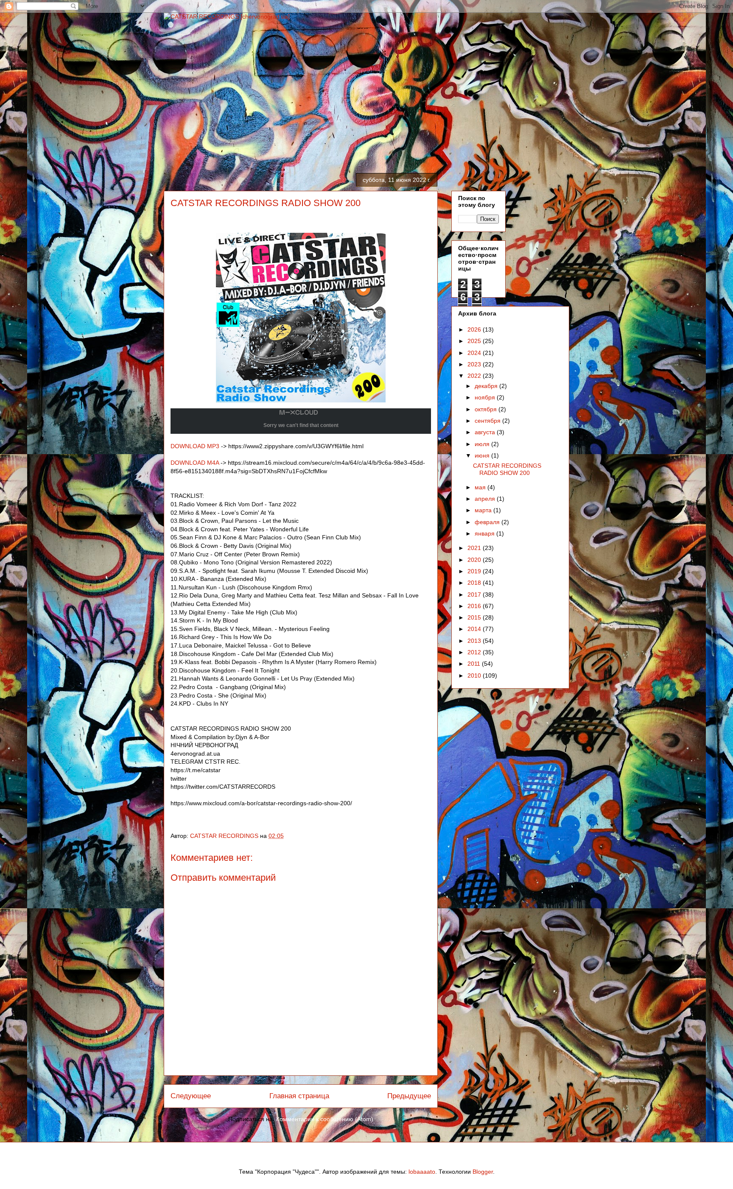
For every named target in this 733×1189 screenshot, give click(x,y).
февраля (488, 522)
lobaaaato (421, 1171)
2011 (474, 663)
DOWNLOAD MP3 (195, 446)
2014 (475, 628)
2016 (475, 606)
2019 (475, 571)
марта (484, 510)
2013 (475, 640)
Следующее (191, 1096)
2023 (475, 364)
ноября (486, 397)
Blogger (483, 1171)
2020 (475, 559)
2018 (475, 582)
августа (486, 432)
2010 (475, 675)
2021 (475, 547)
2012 (475, 652)
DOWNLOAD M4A (195, 462)
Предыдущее (409, 1096)
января (485, 533)
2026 (475, 329)
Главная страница (299, 1096)
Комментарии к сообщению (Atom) (324, 1119)
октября (486, 409)
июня (483, 455)
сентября (488, 420)
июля (483, 444)
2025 (475, 341)
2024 (475, 352)
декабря (487, 385)
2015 (475, 617)
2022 (475, 375)
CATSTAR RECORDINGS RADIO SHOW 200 (507, 469)
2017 (475, 594)
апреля (486, 498)
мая (481, 487)
